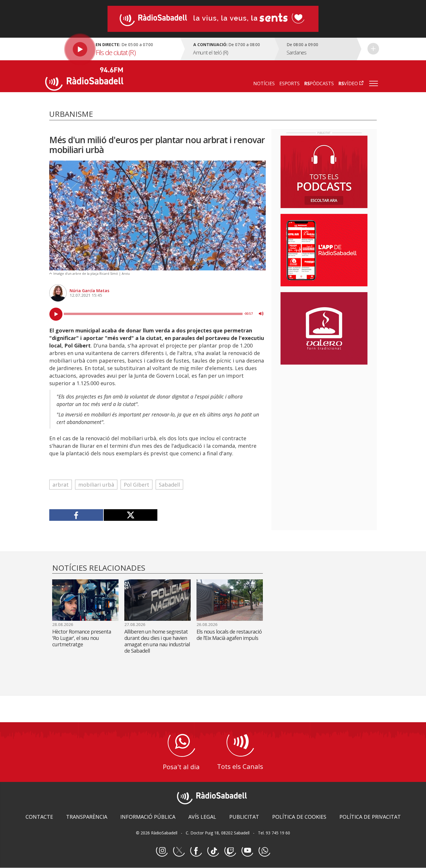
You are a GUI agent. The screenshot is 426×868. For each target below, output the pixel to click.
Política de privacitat (370, 816)
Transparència (86, 816)
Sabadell (169, 484)
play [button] (56, 314)
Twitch (230, 851)
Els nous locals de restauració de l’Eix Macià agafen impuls (229, 634)
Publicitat (244, 816)
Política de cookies (299, 816)
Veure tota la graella (373, 48)
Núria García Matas (89, 290)
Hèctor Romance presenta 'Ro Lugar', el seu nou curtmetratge (81, 638)
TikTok (213, 851)
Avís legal (202, 816)
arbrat (60, 484)
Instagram (161, 851)
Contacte (39, 816)
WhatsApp (264, 851)
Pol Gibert (136, 484)
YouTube (247, 851)
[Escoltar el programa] (112, 49)
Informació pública (147, 816)
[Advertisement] (324, 406)
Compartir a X (130, 515)
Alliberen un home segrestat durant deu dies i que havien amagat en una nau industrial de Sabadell (157, 641)
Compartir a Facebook (76, 515)
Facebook (196, 851)
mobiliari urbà (96, 484)
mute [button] (261, 313)
